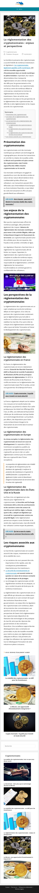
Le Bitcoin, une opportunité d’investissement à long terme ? (19, 708)
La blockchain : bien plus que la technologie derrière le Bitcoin (17, 784)
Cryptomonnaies (11, 52)
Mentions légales (19, 889)
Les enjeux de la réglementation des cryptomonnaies (17, 118)
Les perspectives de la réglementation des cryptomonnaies (19, 122)
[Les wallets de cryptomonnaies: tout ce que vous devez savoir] (19, 772)
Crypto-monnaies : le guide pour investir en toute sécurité (19, 735)
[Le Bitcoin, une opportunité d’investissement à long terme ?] (19, 870)
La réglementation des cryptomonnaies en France (20, 126)
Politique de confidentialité (25, 887)
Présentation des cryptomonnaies (16, 114)
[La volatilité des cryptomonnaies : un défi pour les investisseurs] (19, 821)
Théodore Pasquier (12, 54)
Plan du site (14, 887)
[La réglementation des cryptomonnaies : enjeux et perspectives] (19, 846)
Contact (7, 887)
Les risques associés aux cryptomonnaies (18, 137)
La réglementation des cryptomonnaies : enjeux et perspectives (19, 833)
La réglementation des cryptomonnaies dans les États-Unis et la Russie (21, 133)
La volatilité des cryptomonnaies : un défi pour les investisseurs (19, 679)
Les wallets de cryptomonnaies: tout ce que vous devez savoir (19, 760)
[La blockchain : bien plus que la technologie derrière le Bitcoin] (19, 797)
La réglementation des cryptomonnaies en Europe (20, 130)
